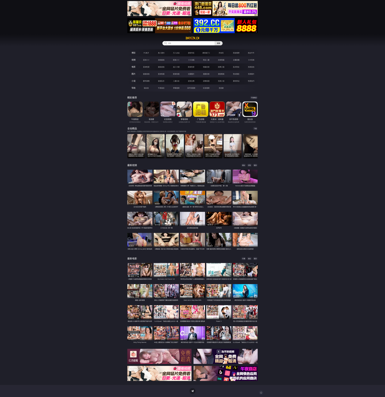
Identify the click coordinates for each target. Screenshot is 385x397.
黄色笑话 (236, 81)
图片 (134, 74)
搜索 (218, 43)
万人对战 (176, 53)
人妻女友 (176, 81)
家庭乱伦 (161, 81)
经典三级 (221, 67)
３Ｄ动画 (191, 60)
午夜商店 (161, 88)
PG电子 (146, 53)
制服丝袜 (206, 67)
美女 (243, 165)
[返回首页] (261, 392)
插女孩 (146, 88)
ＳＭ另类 (251, 60)
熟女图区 (236, 74)
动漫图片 (191, 74)
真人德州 (161, 53)
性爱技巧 (251, 81)
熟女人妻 (206, 60)
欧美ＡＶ (176, 60)
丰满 (243, 259)
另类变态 (251, 67)
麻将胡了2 (206, 53)
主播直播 (236, 60)
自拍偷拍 (161, 60)
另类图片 (251, 74)
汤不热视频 (191, 88)
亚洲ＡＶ (146, 60)
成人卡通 (176, 67)
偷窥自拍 (146, 74)
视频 (134, 60)
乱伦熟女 (236, 67)
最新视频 (132, 165)
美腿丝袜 (206, 74)
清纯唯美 (221, 74)
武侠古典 (191, 81)
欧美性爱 (191, 67)
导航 (134, 88)
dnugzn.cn (192, 38)
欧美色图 (176, 74)
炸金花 (221, 53)
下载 (255, 128)
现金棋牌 (236, 53)
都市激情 (146, 81)
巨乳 (249, 165)
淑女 (249, 259)
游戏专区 (191, 53)
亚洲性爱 (146, 67)
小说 (134, 81)
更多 (255, 165)
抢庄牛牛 (251, 53)
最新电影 (132, 258)
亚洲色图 (161, 74)
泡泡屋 (221, 88)
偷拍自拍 (161, 67)
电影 (134, 67)
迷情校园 (206, 81)
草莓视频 (176, 88)
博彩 (134, 52)
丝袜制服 (221, 60)
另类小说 (221, 81)
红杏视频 (206, 88)
